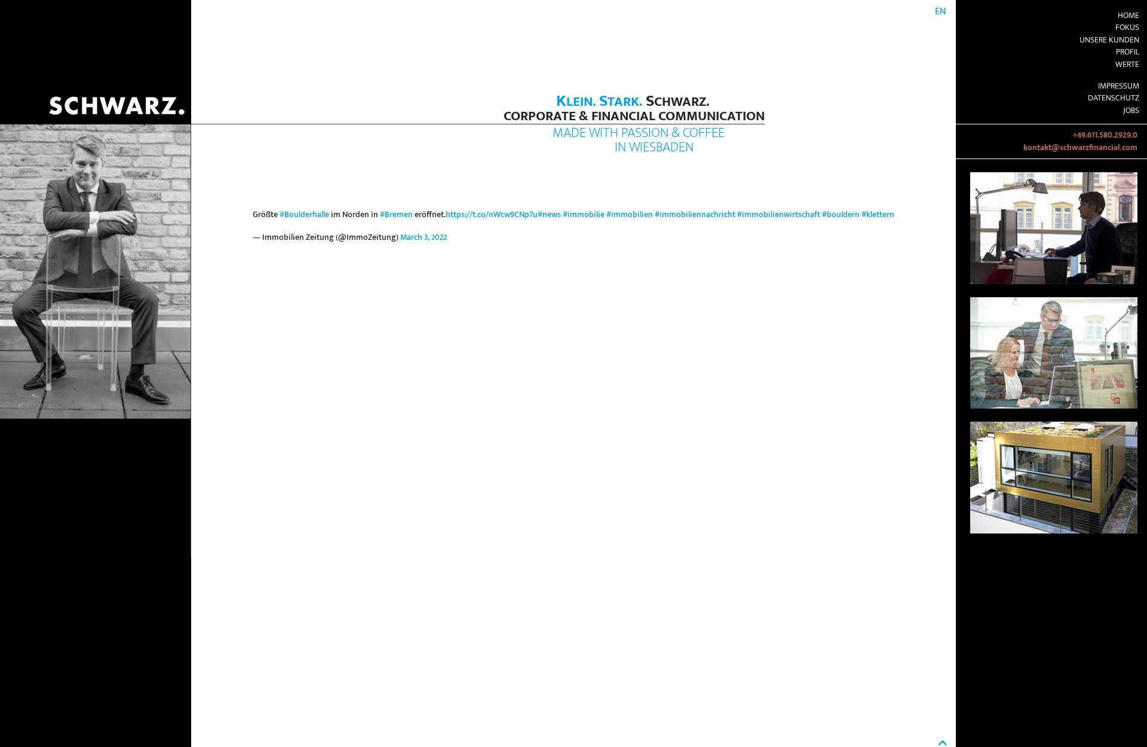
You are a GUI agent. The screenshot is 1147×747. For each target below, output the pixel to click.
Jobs (1131, 111)
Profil (1127, 52)
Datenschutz (1113, 98)
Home (1128, 16)
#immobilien (629, 215)
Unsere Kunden (1109, 40)
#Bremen (396, 215)
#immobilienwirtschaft (778, 215)
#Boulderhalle (304, 215)
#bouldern (841, 215)
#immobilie (584, 215)
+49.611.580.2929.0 (1105, 135)
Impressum (1118, 86)
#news (549, 215)
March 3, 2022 (423, 237)
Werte (1127, 65)
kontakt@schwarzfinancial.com (1080, 147)
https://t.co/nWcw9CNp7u (492, 215)
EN (940, 12)
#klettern (877, 215)
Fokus (1127, 27)
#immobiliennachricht (695, 215)
